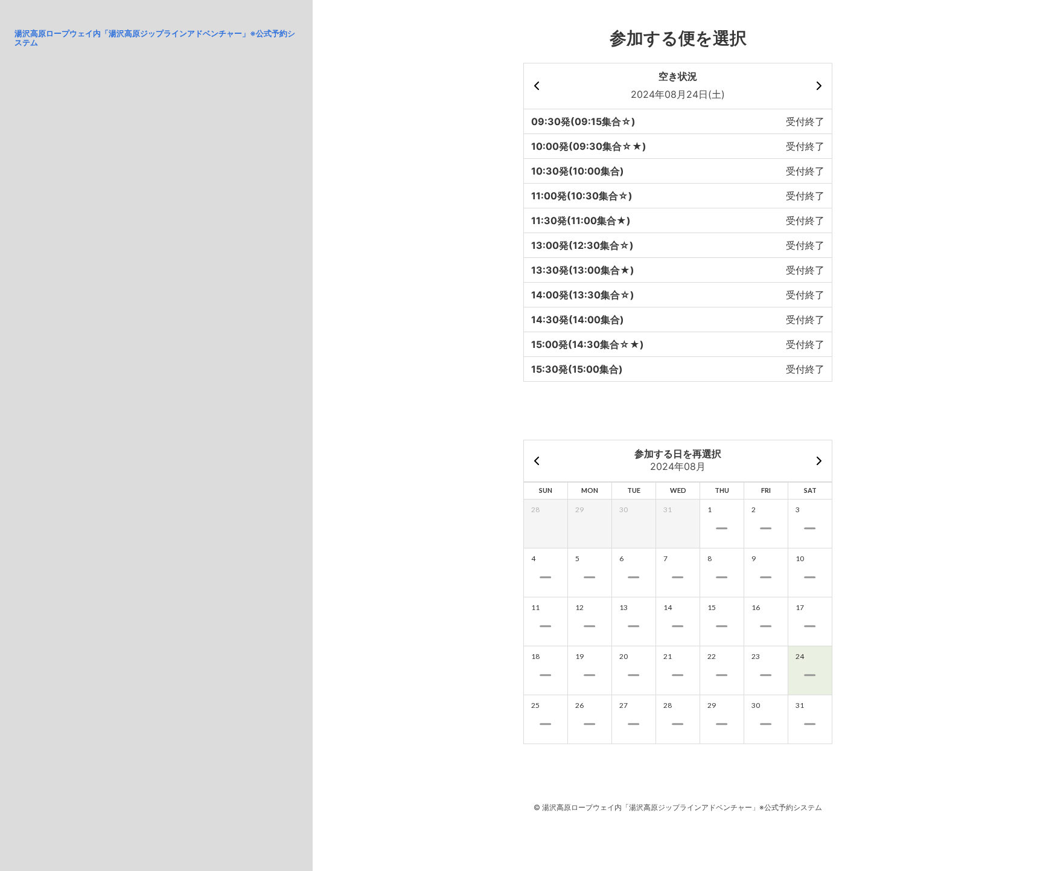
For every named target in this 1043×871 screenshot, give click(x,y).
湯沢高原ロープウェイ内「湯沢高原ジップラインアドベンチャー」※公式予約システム (154, 37)
